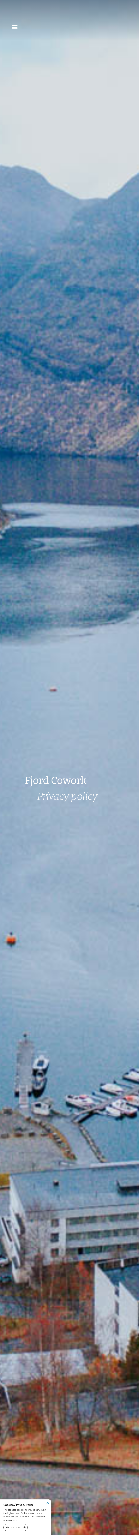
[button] (14, 27)
